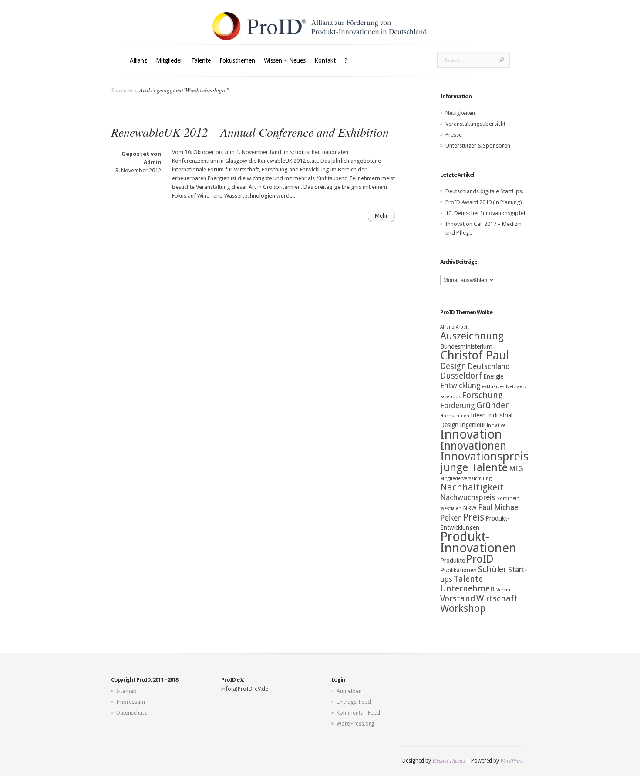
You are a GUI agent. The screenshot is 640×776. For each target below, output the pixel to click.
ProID (480, 559)
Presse (453, 134)
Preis (473, 517)
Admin (152, 162)
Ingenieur (472, 424)
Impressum (130, 702)
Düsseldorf (461, 376)
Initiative (496, 425)
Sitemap (126, 691)
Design (453, 366)
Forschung (482, 395)
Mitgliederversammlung (466, 478)
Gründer (492, 405)
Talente (201, 60)
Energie (493, 376)
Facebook (450, 397)
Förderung (457, 405)
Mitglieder (169, 60)
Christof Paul (474, 356)
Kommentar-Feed (358, 712)
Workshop (462, 608)
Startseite (122, 90)
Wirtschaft (497, 599)
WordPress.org (355, 723)
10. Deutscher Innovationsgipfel (485, 213)
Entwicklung (460, 385)
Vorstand (457, 599)
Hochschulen (454, 416)
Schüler (492, 569)
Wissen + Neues (285, 60)
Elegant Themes (448, 760)
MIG (516, 468)
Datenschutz (131, 712)
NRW (470, 507)
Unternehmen (467, 589)
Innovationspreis (484, 457)
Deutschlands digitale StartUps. (484, 191)
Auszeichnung (472, 336)
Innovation (471, 434)
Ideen (478, 415)
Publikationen (458, 570)
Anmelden (349, 691)
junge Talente (474, 467)
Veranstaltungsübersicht (475, 124)
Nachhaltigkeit (472, 487)
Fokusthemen (237, 60)
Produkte (452, 560)
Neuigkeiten (460, 113)
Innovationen (473, 445)
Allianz (138, 60)
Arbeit (462, 327)
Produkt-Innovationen (478, 542)
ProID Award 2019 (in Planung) (483, 202)
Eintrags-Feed (354, 702)
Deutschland (489, 366)
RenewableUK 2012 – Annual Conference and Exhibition (250, 132)
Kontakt (325, 60)
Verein (503, 590)
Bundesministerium (466, 346)
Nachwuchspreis (467, 497)
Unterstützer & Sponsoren (477, 145)
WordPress (511, 760)
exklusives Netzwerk (504, 387)
